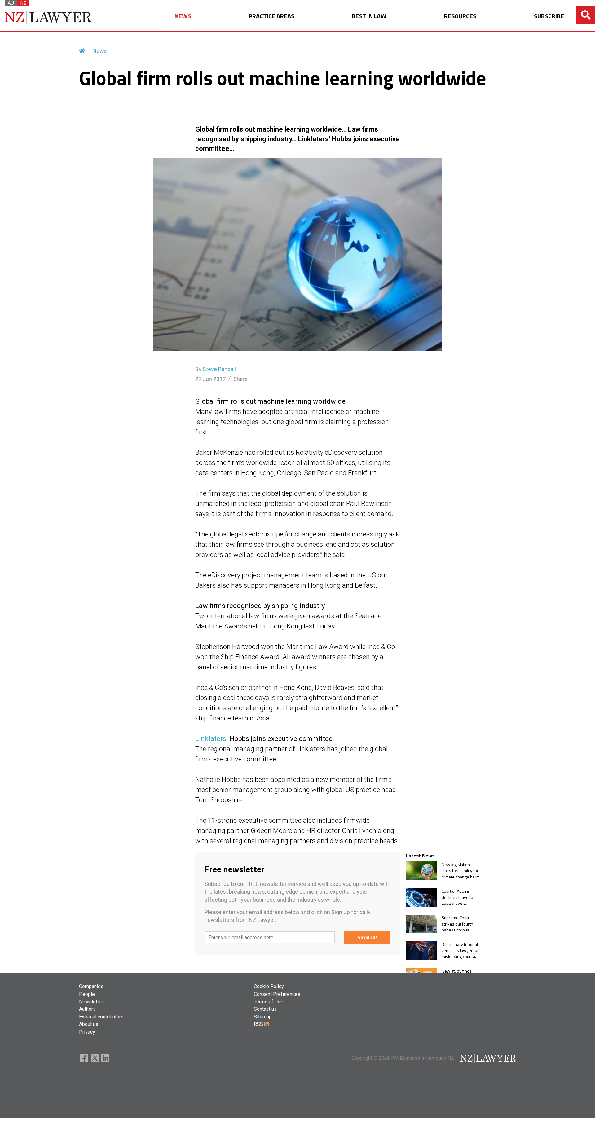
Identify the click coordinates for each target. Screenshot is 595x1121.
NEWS (182, 16)
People (87, 994)
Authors (87, 1009)
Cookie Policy (269, 986)
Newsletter (91, 1002)
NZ (23, 3)
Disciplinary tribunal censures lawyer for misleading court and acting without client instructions (461, 950)
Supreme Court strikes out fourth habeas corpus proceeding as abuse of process (458, 924)
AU (11, 3)
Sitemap (263, 1017)
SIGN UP (367, 937)
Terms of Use (268, 1002)
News (99, 51)
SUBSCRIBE (549, 16)
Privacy (87, 1032)
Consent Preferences (277, 994)
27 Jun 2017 (210, 379)
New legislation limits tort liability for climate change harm (461, 870)
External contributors (101, 1017)
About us (88, 1024)
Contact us (265, 1009)
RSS (259, 1024)
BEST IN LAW (369, 16)
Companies (91, 986)
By (215, 369)
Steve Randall (219, 369)
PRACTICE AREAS (271, 16)
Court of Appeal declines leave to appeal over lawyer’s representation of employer (458, 897)
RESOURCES (460, 16)
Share (240, 379)
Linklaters (210, 738)
